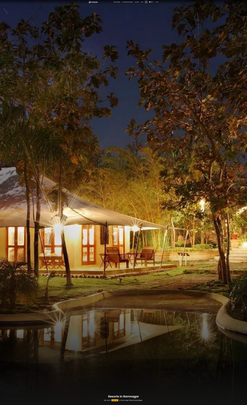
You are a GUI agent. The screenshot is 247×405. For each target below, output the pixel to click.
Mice (142, 2)
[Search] (146, 2)
